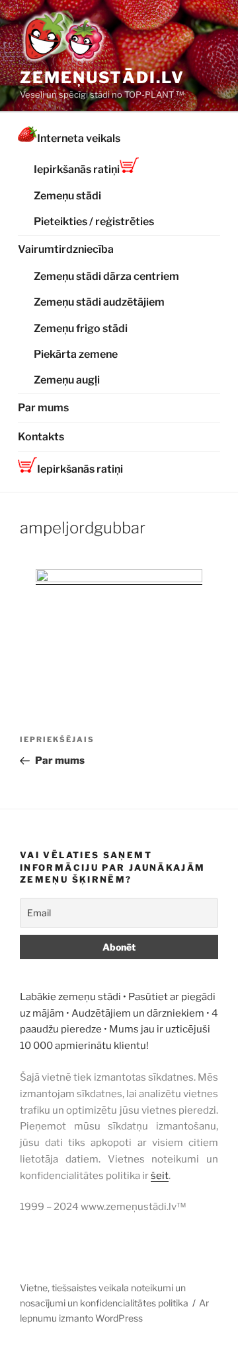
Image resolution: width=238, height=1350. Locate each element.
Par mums (43, 407)
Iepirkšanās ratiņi (77, 169)
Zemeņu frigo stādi (81, 328)
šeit (160, 1176)
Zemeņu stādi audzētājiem (99, 302)
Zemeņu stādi (67, 195)
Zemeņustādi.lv (102, 77)
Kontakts (41, 436)
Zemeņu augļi (67, 380)
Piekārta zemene (76, 354)
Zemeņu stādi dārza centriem (106, 276)
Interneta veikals (78, 138)
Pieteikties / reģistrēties (94, 221)
